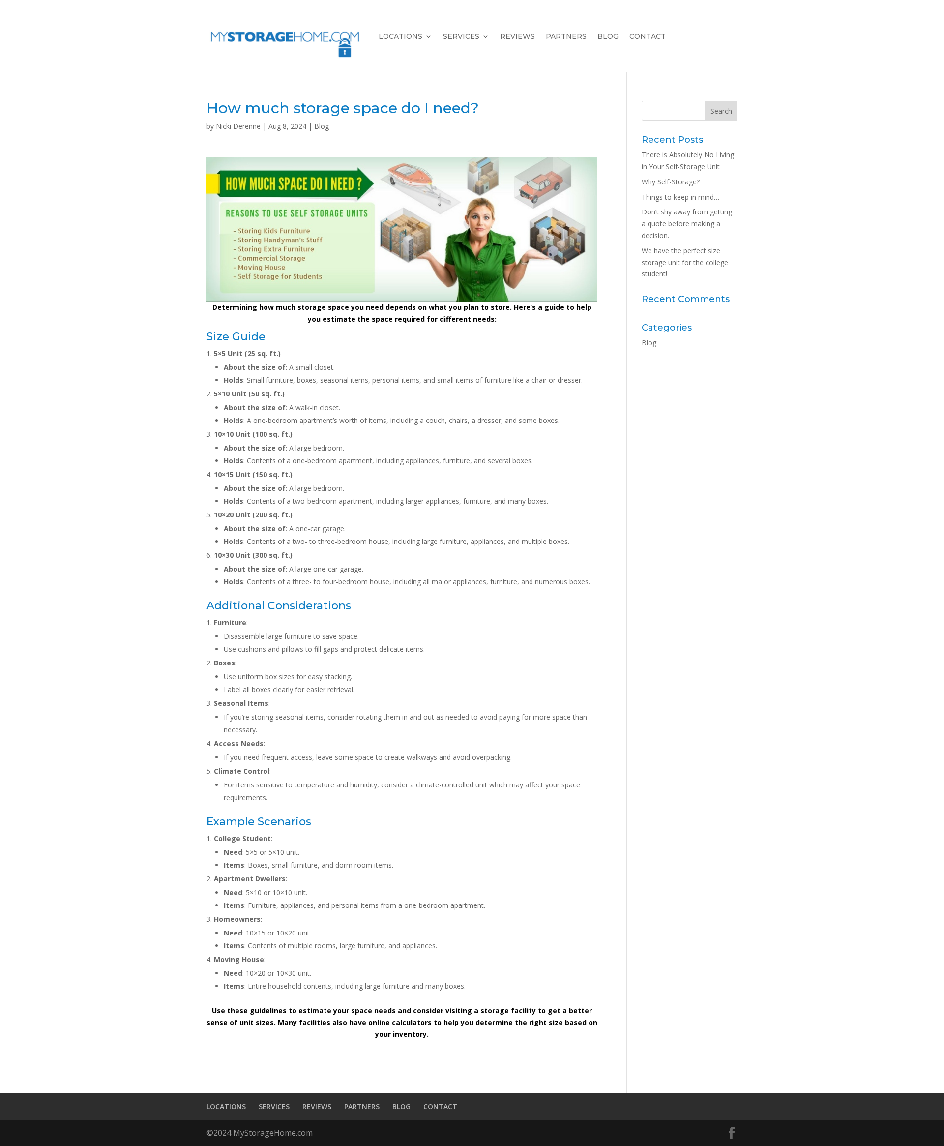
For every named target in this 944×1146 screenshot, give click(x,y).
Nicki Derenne (238, 126)
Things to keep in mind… (680, 197)
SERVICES (461, 36)
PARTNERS (566, 36)
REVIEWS (517, 36)
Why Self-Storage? (671, 181)
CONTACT (647, 36)
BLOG (608, 36)
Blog (321, 126)
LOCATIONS (400, 36)
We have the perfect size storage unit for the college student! (685, 262)
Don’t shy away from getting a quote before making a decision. (687, 223)
